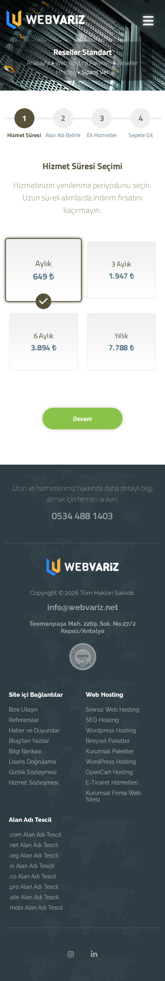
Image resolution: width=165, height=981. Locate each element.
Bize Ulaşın (23, 709)
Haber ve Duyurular (34, 730)
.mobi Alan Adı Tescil (36, 907)
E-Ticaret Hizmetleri (112, 782)
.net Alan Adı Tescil (33, 845)
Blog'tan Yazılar (29, 741)
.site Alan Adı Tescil (34, 897)
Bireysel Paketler (108, 741)
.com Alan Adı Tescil (35, 834)
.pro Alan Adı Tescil (33, 887)
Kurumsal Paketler (110, 751)
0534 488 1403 (82, 515)
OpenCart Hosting (109, 772)
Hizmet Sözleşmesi (33, 782)
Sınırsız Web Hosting (112, 709)
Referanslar (24, 720)
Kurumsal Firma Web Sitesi (113, 796)
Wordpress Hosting (111, 730)
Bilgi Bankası (25, 751)
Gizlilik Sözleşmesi (32, 772)
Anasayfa (38, 62)
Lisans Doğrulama (32, 762)
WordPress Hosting (111, 762)
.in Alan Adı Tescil (31, 866)
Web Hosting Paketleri (83, 62)
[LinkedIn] (94, 954)
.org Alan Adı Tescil (33, 855)
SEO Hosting (102, 720)
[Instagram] (70, 954)
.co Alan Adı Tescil (32, 876)
